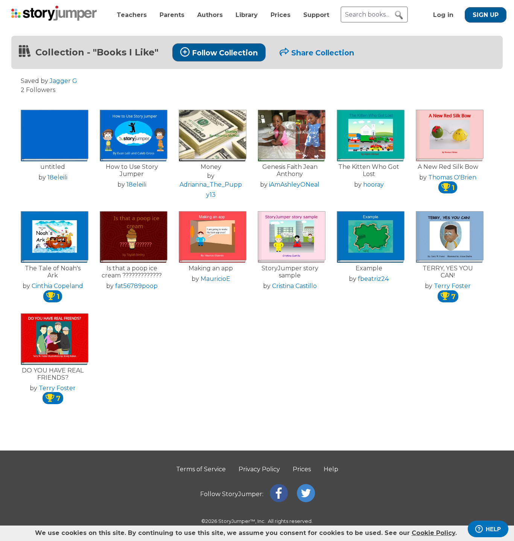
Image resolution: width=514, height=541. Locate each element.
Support (316, 14)
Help (331, 469)
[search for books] (398, 15)
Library (247, 14)
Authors (210, 14)
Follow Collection (225, 52)
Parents (172, 14)
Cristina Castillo (294, 286)
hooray (373, 184)
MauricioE (215, 278)
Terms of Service (201, 469)
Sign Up (486, 14)
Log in (443, 14)
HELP (493, 529)
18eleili (57, 177)
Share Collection (322, 52)
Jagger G (63, 80)
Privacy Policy (259, 469)
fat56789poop (136, 286)
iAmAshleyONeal (294, 184)
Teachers (132, 14)
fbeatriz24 (373, 278)
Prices (280, 14)
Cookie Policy (433, 532)
